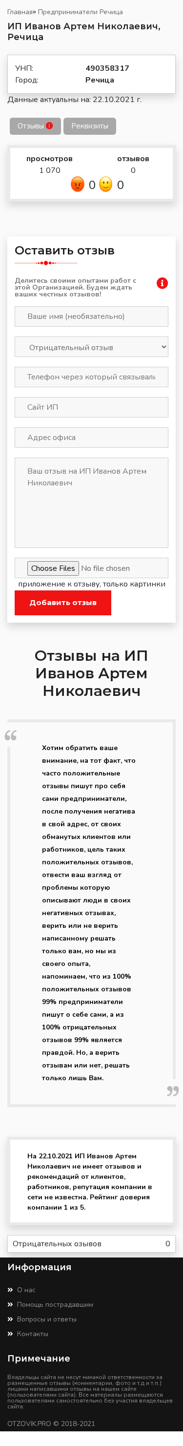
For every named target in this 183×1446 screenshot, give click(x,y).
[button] (162, 285)
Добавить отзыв (63, 602)
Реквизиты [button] (89, 126)
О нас (26, 1290)
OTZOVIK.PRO (29, 1423)
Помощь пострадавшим (55, 1304)
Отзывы (32, 126)
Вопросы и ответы (47, 1319)
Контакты (32, 1334)
